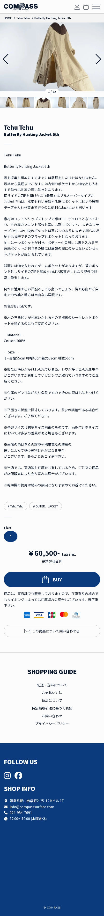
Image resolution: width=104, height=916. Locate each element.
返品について (52, 700)
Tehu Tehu (18, 127)
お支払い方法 (52, 692)
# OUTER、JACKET (45, 506)
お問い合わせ (52, 715)
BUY (57, 579)
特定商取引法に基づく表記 (52, 708)
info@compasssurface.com (32, 806)
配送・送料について (52, 684)
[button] (98, 59)
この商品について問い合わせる (56, 631)
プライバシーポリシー (52, 723)
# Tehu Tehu (15, 506)
